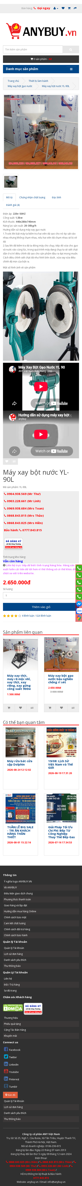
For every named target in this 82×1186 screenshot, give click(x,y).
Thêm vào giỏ (41, 607)
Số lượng (8, 589)
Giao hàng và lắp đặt (15, 905)
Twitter (13, 1057)
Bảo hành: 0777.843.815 (23, 530)
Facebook (14, 1050)
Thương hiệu (11, 1018)
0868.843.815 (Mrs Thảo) (25, 515)
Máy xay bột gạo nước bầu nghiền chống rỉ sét (60, 679)
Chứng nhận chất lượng (32, 197)
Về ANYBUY (10, 887)
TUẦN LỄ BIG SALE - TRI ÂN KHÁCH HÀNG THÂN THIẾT (20, 832)
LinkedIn (14, 1064)
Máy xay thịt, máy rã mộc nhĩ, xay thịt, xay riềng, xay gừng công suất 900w (19, 682)
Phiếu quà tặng (12, 1024)
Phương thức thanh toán (17, 899)
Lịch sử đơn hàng (13, 954)
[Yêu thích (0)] (63, 8)
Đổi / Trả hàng (12, 984)
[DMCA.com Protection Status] (13, 1007)
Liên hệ (8, 978)
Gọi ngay (43, 8)
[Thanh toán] (75, 8)
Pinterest (14, 1079)
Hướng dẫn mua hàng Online (20, 911)
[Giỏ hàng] (69, 8)
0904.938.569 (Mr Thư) (23, 494)
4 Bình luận (28, 615)
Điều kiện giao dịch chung (18, 893)
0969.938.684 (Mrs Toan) (25, 508)
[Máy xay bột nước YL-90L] (41, 132)
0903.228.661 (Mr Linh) (23, 501)
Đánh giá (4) (13, 205)
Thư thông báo (12, 966)
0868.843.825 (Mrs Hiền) (24, 523)
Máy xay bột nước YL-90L (55, 86)
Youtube (14, 1072)
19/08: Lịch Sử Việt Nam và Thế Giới (60, 764)
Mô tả (9, 197)
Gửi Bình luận (43, 615)
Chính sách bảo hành (15, 935)
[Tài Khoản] (56, 8)
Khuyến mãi (10, 1035)
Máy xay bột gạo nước (20, 86)
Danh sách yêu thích (15, 960)
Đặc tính (56, 197)
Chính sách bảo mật (15, 917)
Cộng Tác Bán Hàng (15, 1030)
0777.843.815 (41, 1178)
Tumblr (13, 1086)
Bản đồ (11, 1095)
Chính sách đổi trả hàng (17, 929)
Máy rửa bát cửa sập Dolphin (19, 762)
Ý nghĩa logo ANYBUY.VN (18, 881)
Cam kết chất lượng (14, 923)
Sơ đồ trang (10, 990)
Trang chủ (13, 81)
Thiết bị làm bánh (38, 81)
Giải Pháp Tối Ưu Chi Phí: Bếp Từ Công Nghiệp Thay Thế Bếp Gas (61, 832)
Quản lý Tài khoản (14, 948)
